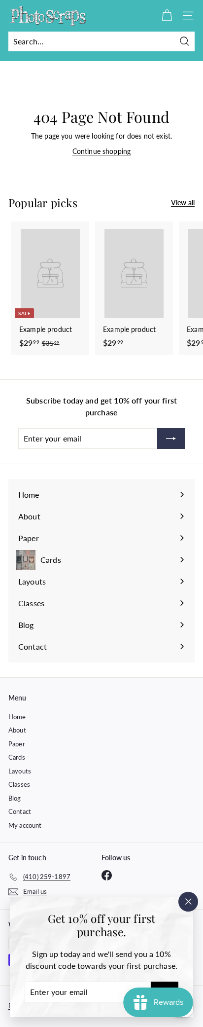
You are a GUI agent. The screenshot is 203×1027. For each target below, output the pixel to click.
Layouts (19, 771)
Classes (19, 784)
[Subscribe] (171, 438)
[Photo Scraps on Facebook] (107, 875)
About (17, 730)
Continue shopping (101, 151)
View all (183, 202)
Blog (14, 798)
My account (24, 825)
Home (17, 717)
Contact (19, 811)
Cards (16, 757)
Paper (16, 744)
